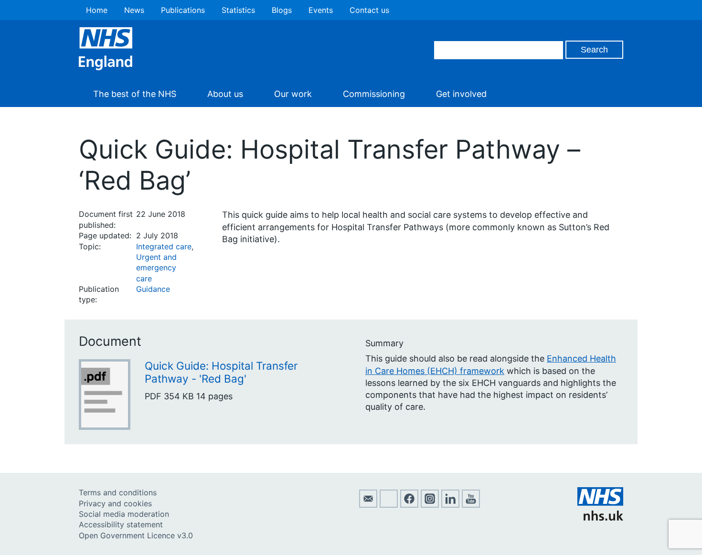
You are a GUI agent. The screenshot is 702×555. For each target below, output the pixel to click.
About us (225, 94)
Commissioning (374, 94)
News (134, 10)
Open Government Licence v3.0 (136, 535)
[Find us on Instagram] (430, 505)
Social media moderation (124, 514)
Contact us (369, 10)
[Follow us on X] (389, 505)
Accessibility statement (121, 524)
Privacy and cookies (115, 503)
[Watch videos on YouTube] (471, 505)
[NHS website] (600, 518)
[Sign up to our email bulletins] (368, 505)
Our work (293, 94)
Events (320, 10)
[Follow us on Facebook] (409, 505)
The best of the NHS (134, 94)
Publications (183, 10)
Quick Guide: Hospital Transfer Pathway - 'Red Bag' (221, 372)
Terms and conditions (118, 492)
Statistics (238, 10)
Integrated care (163, 246)
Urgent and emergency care (156, 267)
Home (96, 10)
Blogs (282, 10)
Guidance (153, 289)
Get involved (461, 94)
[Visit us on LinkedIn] (450, 505)
